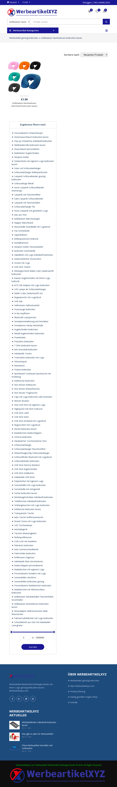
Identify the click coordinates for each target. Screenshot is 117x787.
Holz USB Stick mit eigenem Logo (29, 404)
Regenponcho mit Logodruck (27, 297)
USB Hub (18, 301)
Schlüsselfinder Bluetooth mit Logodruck (33, 457)
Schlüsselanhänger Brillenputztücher (31, 172)
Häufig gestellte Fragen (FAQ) (83, 697)
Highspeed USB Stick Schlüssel (28, 408)
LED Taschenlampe (23, 525)
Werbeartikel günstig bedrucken (23, 38)
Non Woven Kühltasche (25, 384)
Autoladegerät (20, 529)
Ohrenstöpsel (20, 361)
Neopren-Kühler (21, 157)
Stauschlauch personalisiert (26, 149)
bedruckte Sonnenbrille (24, 250)
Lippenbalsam (20, 234)
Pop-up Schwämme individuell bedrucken (33, 141)
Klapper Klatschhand (23, 222)
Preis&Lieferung (77, 691)
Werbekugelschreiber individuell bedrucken (33, 497)
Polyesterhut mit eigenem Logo (29, 481)
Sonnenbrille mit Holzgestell (27, 489)
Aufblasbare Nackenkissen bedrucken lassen (61, 38)
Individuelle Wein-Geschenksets (28, 561)
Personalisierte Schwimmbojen (28, 133)
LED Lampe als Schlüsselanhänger (30, 289)
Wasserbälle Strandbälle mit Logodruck (32, 226)
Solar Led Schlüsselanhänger (27, 168)
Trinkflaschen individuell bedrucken (30, 501)
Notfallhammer (21, 242)
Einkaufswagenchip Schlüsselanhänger (32, 453)
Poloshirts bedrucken (24, 341)
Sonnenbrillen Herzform (25, 577)
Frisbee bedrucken (22, 369)
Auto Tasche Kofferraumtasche (28, 517)
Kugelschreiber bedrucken (26, 329)
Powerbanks (20, 337)
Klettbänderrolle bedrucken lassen (30, 145)
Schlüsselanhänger (22, 445)
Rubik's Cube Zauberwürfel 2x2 (28, 293)
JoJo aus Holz (20, 214)
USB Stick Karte (21, 417)
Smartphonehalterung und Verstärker (31, 321)
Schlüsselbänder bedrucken (26, 461)
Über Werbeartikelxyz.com (82, 686)
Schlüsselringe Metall (24, 183)
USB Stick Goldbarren (24, 473)
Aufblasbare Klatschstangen (27, 218)
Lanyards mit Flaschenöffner (27, 194)
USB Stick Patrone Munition (27, 465)
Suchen (33, 647)
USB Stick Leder (21, 412)
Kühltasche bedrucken (24, 380)
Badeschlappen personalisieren (28, 565)
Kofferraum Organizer (24, 557)
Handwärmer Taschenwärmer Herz (30, 441)
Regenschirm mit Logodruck (27, 425)
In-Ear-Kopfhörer (22, 313)
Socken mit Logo (22, 263)
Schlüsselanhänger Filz (24, 206)
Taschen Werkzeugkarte (25, 533)
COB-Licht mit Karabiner (25, 541)
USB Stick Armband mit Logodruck (30, 421)
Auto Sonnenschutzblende (26, 549)
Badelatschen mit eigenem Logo (29, 569)
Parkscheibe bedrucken (25, 553)
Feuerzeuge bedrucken (24, 309)
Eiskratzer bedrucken (23, 545)
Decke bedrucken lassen (25, 429)
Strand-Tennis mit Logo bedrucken (30, 521)
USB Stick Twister (22, 267)
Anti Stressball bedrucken (25, 349)
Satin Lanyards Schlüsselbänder (28, 198)
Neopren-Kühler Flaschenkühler (28, 246)
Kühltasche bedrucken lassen (27, 509)
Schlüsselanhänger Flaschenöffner (30, 449)
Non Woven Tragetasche (25, 392)
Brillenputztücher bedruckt (26, 238)
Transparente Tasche (24, 513)
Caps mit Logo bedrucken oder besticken (33, 396)
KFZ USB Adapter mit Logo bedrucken (32, 285)
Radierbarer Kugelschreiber (26, 153)
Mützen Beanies (21, 400)
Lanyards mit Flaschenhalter (27, 202)
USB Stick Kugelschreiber (25, 469)
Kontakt (73, 702)
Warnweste (19, 365)
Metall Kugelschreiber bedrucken (29, 333)
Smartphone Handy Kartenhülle (28, 325)
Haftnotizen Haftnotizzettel (26, 305)
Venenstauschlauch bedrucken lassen (31, 137)
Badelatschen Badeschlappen (28, 433)
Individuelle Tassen (23, 353)
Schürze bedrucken (23, 437)
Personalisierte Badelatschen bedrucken (32, 585)
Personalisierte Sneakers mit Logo (30, 573)
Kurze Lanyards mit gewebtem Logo (31, 210)
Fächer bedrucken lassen (25, 493)
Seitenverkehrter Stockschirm (27, 259)
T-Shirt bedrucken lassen (25, 345)
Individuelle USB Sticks (24, 477)
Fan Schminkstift (22, 230)
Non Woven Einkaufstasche (27, 388)
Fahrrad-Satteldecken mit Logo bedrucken (33, 618)
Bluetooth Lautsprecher (25, 317)
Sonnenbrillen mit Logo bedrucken (30, 485)
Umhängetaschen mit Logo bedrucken (32, 505)
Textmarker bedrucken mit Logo (29, 357)
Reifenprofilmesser (23, 537)
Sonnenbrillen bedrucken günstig (29, 581)
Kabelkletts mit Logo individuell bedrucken (33, 254)
